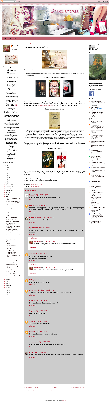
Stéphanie (32, 311)
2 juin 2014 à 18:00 (48, 290)
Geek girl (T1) (9, 270)
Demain (7, 258)
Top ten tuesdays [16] (95, 222)
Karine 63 (32, 331)
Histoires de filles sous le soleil (12, 205)
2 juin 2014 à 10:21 (48, 217)
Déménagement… (95, 182)
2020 (6, 171)
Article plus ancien (78, 387)
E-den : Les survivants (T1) (12, 245)
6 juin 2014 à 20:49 (40, 352)
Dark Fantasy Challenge (11, 264)
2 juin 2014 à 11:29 (49, 241)
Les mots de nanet (95, 156)
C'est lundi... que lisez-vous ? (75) (13, 276)
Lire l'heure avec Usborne (12, 271)
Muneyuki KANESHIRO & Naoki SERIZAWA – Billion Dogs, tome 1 (97, 216)
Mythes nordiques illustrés (12, 221)
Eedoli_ (31, 280)
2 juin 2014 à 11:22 (41, 254)
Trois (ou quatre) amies (11, 217)
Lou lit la (32, 300)
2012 (6, 292)
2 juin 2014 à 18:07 (41, 300)
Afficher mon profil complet (14, 48)
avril (7, 281)
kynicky (31, 205)
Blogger (64, 400)
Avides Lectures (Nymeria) (97, 213)
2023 (6, 165)
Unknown (32, 254)
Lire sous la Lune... (95, 181)
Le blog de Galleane (96, 101)
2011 (6, 294)
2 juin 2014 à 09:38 (42, 195)
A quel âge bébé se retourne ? (98, 164)
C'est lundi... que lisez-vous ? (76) (13, 256)
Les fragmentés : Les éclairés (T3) (11, 223)
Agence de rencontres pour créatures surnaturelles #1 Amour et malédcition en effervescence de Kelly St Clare (97, 129)
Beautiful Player (10, 232)
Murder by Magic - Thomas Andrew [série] (97, 158)
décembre (8, 184)
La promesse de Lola (11, 219)
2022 (6, 167)
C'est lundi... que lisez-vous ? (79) (13, 199)
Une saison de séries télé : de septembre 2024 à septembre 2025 (97, 145)
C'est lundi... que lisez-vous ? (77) (13, 235)
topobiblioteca (33, 228)
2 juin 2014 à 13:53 (39, 280)
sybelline (32, 321)
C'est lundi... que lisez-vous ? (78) (13, 214)
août (7, 192)
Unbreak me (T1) (10, 210)
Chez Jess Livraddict (96, 197)
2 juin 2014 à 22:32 (41, 321)
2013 (6, 290)
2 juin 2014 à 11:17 (44, 228)
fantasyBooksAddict (35, 217)
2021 (6, 169)
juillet (7, 194)
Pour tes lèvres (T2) (10, 273)
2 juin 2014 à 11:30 (49, 267)
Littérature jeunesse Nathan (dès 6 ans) (13, 267)
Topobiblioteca (94, 150)
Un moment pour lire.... (97, 135)
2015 (6, 181)
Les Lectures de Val (35, 290)
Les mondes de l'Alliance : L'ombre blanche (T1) (12, 253)
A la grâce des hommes (45, 105)
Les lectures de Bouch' (96, 162)
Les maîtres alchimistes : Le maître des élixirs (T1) (12, 230)
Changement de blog (96, 194)
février (7, 285)
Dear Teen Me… (94, 199)
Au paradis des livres (96, 221)
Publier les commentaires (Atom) (43, 391)
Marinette (32, 195)
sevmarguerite (34, 342)
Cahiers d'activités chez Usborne (11, 247)
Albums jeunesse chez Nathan (11, 242)
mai (7, 279)
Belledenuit (37, 241)
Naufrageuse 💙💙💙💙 (96, 108)
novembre (8, 186)
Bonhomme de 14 (10, 262)
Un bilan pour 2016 (95, 204)
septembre (8, 190)
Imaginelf (93, 202)
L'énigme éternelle (10, 212)
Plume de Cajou (95, 118)
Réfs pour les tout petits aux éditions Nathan (97, 209)
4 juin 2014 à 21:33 (44, 342)
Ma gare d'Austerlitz (11, 240)
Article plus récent (31, 387)
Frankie (31, 352)
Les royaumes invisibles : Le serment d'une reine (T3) (13, 202)
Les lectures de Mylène (97, 112)
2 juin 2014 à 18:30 (42, 311)
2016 (6, 179)
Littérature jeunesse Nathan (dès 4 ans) (13, 227)
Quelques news (35, 186)
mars (7, 283)
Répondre (32, 200)
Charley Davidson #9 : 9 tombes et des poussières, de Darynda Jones (97, 176)
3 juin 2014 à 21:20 (41, 331)
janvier (7, 287)
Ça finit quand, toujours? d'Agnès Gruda (96, 137)
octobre (8, 188)
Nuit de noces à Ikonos (11, 238)
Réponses (34, 238)
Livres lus (13, 38)
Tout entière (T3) (10, 250)
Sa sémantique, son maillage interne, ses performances (97, 121)
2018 (6, 175)
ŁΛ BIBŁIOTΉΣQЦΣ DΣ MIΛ (98, 207)
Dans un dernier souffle (12, 260)
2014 (6, 183)
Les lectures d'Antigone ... (97, 192)
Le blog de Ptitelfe (95, 174)
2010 (6, 296)
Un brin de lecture (95, 125)
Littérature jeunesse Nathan (13, 208)
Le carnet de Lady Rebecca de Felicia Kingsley (98, 103)
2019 (6, 173)
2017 (6, 177)
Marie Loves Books (96, 186)
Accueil (5, 38)
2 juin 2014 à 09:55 (41, 205)
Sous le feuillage (95, 107)
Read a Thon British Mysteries (98, 170)
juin (7, 196)
